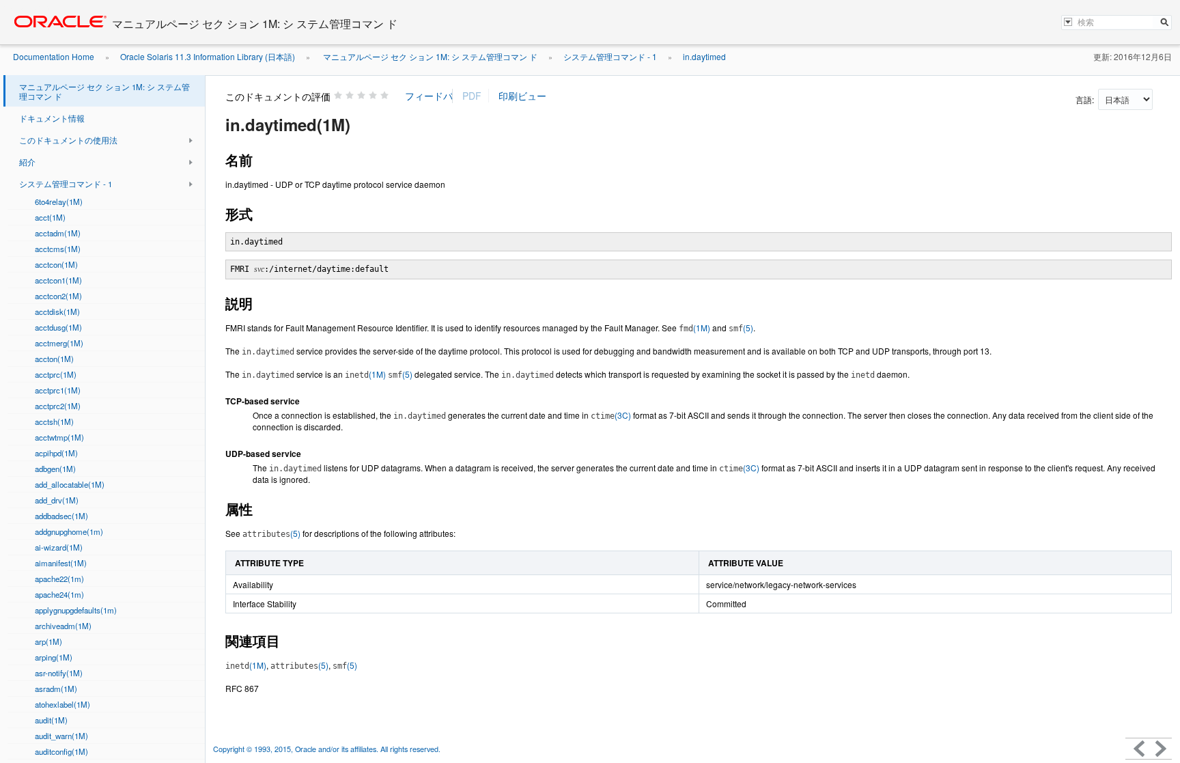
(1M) (694, 327)
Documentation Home (53, 56)
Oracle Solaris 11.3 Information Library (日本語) (207, 56)
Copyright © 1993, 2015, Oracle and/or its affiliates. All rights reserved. (327, 749)
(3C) (611, 415)
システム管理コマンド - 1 (610, 56)
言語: (1086, 99)
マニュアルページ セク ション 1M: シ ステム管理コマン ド (429, 56)
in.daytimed (704, 56)
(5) (741, 327)
